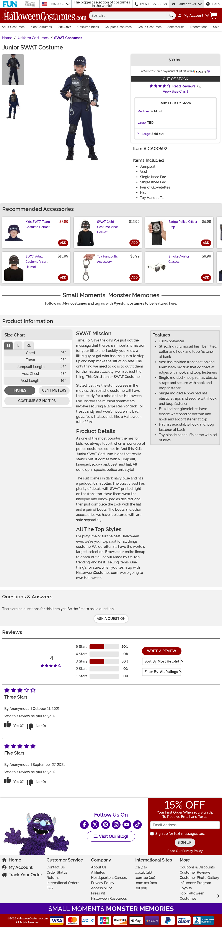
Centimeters (54, 390)
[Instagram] (116, 824)
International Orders (63, 883)
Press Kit (98, 893)
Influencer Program (195, 883)
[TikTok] (137, 824)
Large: (141, 122)
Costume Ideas (88, 27)
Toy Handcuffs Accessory (107, 259)
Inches (19, 390)
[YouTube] (126, 824)
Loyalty (186, 888)
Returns (53, 878)
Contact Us (187, 4)
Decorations (198, 27)
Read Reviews (183, 86)
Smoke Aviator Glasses (178, 259)
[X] (95, 824)
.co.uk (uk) (143, 872)
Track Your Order (25, 874)
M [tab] (8, 346)
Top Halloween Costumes (192, 896)
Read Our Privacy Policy (185, 851)
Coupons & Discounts (197, 867)
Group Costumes (150, 27)
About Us (98, 867)
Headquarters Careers (109, 878)
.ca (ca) (141, 867)
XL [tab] (29, 346)
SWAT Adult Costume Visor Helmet (36, 262)
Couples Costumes (118, 27)
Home (15, 860)
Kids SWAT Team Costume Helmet (38, 224)
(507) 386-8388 (153, 4)
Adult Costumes (13, 27)
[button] (193, 15)
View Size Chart (175, 91)
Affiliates (98, 872)
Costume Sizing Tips (37, 401)
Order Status (57, 872)
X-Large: (144, 134)
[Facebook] (84, 824)
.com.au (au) (145, 878)
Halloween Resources (109, 898)
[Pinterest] (105, 824)
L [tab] (18, 346)
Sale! (216, 27)
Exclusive (64, 27)
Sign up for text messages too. (180, 834)
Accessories (175, 27)
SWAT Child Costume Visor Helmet (107, 227)
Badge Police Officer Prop (182, 224)
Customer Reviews (195, 872)
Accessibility (101, 888)
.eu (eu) (141, 888)
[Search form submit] (171, 15)
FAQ (50, 888)
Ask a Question (111, 619)
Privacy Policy (102, 883)
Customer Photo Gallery (199, 878)
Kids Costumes (41, 27)
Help (216, 4)
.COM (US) (56, 4)
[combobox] (128, 15)
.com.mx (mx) (146, 883)
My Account (21, 867)
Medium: (143, 111)
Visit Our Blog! (113, 836)
